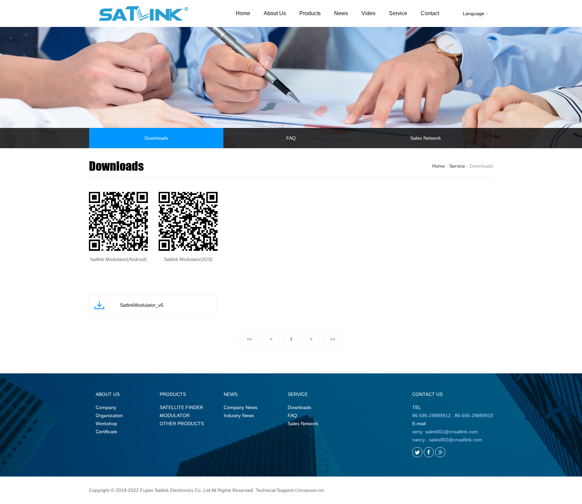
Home (243, 13)
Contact (430, 13)
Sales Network (425, 138)
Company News (240, 407)
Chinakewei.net (309, 490)
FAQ (291, 138)
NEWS (230, 394)
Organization (109, 415)
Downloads (156, 138)
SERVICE (298, 394)
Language (474, 13)
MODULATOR (175, 415)
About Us (275, 13)
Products (310, 13)
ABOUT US (108, 394)
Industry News (239, 415)
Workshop (106, 423)
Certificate (106, 431)
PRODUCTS (173, 394)
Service (398, 13)
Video (368, 13)
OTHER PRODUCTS (182, 423)
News (341, 13)
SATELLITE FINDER (181, 407)
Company (106, 407)
